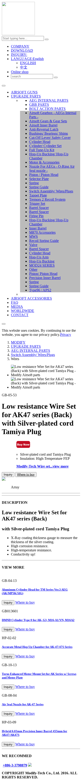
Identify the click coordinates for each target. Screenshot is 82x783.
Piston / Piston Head (43, 175)
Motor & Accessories (44, 162)
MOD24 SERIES (42, 265)
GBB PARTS (39, 105)
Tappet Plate (38, 195)
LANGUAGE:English (27, 59)
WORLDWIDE (22, 311)
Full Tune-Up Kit (41, 150)
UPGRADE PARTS (26, 96)
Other (33, 269)
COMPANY (20, 46)
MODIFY (18, 342)
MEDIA (17, 307)
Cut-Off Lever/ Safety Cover (50, 138)
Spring (34, 183)
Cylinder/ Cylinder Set (45, 146)
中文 (23, 67)
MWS (33, 236)
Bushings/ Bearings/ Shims (48, 133)
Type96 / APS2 (40, 290)
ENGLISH (28, 63)
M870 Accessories (42, 232)
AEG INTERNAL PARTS (48, 100)
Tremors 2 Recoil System (47, 199)
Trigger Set (37, 203)
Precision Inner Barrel (45, 278)
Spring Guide (39, 187)
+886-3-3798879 (15, 765)
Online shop (19, 72)
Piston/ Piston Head (43, 274)
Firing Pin (36, 216)
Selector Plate (39, 179)
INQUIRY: (19, 55)
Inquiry (8, 474)
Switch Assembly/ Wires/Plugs (51, 191)
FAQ (14, 302)
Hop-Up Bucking (41, 261)
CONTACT (19, 315)
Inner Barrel (37, 228)
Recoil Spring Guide (44, 241)
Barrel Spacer (39, 208)
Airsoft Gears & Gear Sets (48, 121)
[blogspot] (30, 765)
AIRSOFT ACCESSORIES (31, 298)
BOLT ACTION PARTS (47, 109)
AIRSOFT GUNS (24, 92)
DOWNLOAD (22, 50)
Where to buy (26, 474)
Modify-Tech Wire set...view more (42, 466)
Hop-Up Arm (39, 257)
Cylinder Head (39, 142)
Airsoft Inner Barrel (43, 125)
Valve (33, 245)
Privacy (65, 335)
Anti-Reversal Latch (43, 129)
